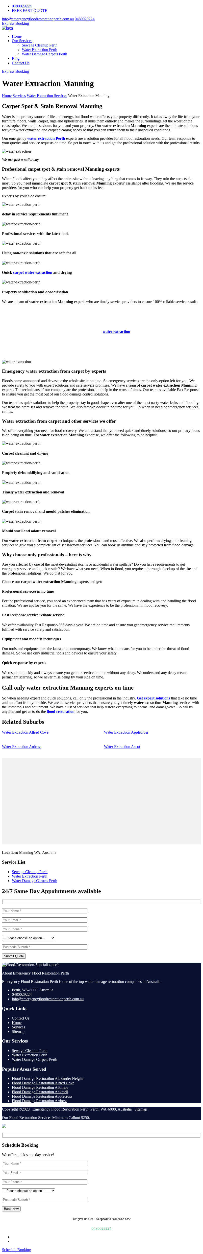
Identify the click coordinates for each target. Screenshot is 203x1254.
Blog (16, 58)
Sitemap (18, 1031)
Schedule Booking (16, 1250)
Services (18, 1027)
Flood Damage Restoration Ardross (39, 1101)
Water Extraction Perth (39, 49)
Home (17, 36)
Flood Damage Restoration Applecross (42, 1096)
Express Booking (15, 23)
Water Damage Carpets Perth (44, 54)
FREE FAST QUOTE (29, 10)
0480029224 (22, 6)
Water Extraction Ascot (122, 746)
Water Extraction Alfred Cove (25, 732)
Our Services (22, 41)
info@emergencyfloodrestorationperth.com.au (38, 19)
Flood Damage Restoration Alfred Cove (43, 1083)
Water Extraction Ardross (21, 746)
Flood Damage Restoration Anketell (40, 1092)
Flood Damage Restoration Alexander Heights (48, 1078)
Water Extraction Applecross (126, 732)
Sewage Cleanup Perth (39, 45)
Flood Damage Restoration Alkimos (40, 1087)
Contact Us (20, 63)
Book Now (11, 1209)
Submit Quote (14, 956)
